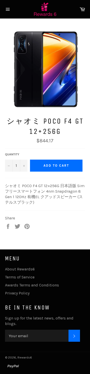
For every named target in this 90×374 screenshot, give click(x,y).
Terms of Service (19, 277)
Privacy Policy (17, 293)
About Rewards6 (20, 269)
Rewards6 (25, 357)
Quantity (12, 154)
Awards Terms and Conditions (32, 285)
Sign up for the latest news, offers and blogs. (39, 321)
